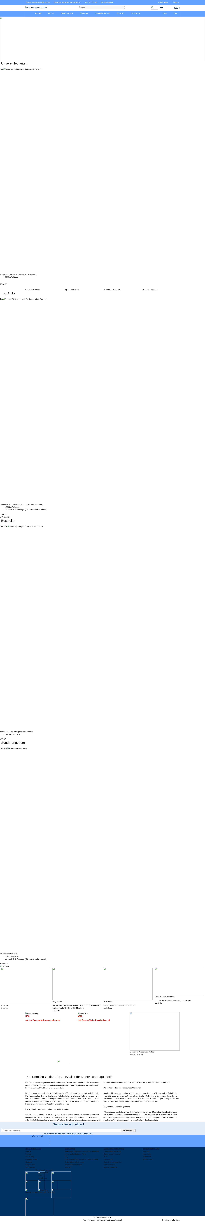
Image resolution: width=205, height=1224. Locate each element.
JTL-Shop (176, 1220)
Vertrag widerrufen (111, 1167)
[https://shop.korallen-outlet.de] (27, 14)
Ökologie (28, 1162)
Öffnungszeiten (31, 1159)
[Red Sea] (4, 966)
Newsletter (147, 1154)
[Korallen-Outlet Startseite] (36, 7)
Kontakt (28, 1154)
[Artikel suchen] (124, 7)
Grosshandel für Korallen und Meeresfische (81, 1159)
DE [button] (162, 7)
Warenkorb (147, 1157)
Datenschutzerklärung (112, 1151)
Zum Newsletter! (128, 1130)
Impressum (108, 1159)
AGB (105, 1157)
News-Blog (29, 1157)
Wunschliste (147, 1159)
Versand (118, 1220)
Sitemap (68, 1167)
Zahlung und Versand (112, 1154)
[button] (163, 2)
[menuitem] (27, 14)
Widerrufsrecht (109, 1165)
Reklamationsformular (73, 1165)
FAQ (66, 1157)
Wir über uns (30, 1167)
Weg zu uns (30, 1165)
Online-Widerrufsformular (74, 1162)
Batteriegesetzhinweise (113, 1162)
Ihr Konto (146, 1151)
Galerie (28, 1151)
